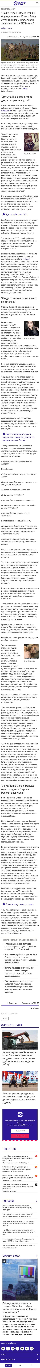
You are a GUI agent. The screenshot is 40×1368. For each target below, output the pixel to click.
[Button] (12, 36)
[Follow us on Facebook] (3, 1349)
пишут (25, 88)
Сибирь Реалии (6, 28)
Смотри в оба (11, 1255)
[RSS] (27, 1349)
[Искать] (32, 1365)
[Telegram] (20, 1365)
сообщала (26, 259)
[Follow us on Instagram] (17, 1349)
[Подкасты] (32, 1349)
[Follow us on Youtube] (13, 1349)
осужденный (6, 110)
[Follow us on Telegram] (22, 1349)
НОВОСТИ (8, 1201)
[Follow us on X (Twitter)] (8, 1349)
